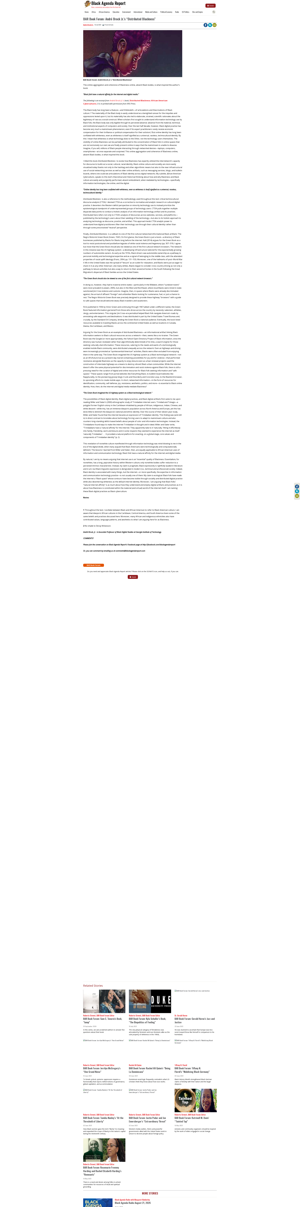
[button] (132, 54)
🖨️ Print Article (107, 24)
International (138, 12)
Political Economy (166, 12)
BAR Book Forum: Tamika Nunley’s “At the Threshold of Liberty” (103, 1119)
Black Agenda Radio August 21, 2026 (133, 1203)
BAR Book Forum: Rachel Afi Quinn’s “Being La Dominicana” (149, 1069)
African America (104, 12)
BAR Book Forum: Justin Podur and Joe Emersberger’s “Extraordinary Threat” (147, 1119)
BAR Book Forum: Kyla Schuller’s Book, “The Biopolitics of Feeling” (147, 1020)
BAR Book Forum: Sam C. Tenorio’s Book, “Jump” (102, 1020)
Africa (94, 12)
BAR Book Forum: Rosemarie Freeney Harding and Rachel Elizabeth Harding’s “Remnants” (102, 1171)
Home (87, 12)
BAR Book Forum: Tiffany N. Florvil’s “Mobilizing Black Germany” (192, 1069)
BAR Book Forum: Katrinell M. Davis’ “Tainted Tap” (192, 1119)
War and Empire (197, 12)
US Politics (185, 12)
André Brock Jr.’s (117, 100)
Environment (126, 12)
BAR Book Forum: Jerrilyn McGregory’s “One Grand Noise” (101, 1069)
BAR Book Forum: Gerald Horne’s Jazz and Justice (195, 1020)
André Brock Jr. (88, 24)
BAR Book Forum (93, 565)
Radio (177, 12)
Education (116, 12)
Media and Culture (151, 12)
